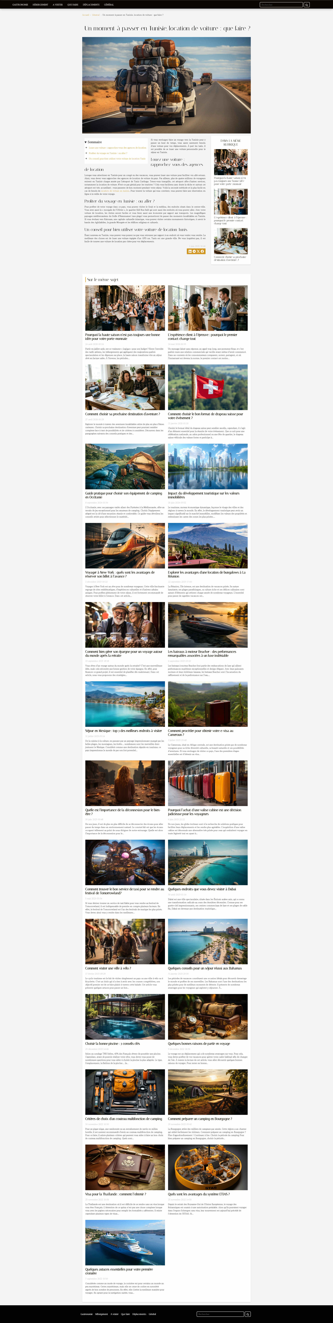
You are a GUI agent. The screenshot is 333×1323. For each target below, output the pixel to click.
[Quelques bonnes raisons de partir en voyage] (208, 1016)
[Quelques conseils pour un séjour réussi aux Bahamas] (208, 941)
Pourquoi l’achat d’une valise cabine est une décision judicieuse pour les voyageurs (204, 812)
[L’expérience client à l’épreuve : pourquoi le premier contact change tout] (231, 201)
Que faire (72, 4)
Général (109, 4)
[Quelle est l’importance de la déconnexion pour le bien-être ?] (125, 782)
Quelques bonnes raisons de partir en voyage (199, 1043)
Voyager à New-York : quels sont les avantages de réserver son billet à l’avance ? (120, 574)
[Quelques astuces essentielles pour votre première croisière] (125, 1242)
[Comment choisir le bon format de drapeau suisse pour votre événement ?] (208, 387)
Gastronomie (20, 4)
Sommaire (95, 142)
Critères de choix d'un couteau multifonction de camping (123, 1119)
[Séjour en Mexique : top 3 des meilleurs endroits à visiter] (125, 703)
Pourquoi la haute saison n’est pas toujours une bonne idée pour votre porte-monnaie (230, 180)
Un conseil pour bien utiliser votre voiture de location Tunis (117, 158)
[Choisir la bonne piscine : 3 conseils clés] (125, 1016)
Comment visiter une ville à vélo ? (108, 968)
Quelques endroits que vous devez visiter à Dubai (202, 889)
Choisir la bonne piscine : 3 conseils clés (112, 1043)
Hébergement (40, 4)
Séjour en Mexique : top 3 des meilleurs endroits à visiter (123, 731)
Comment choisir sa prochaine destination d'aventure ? (230, 258)
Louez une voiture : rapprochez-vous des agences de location (117, 147)
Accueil (85, 14)
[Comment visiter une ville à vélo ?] (125, 941)
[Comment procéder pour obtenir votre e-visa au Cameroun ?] (208, 703)
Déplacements (91, 4)
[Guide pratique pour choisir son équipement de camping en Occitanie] (125, 466)
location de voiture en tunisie (115, 190)
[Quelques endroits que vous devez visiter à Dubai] (208, 862)
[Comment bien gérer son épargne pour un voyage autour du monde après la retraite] (125, 624)
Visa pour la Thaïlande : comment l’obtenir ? (115, 1194)
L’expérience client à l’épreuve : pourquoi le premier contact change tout (230, 220)
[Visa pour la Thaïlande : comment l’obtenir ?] (125, 1167)
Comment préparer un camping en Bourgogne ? (200, 1119)
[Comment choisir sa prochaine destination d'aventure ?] (231, 240)
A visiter (58, 4)
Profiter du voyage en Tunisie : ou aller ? (108, 153)
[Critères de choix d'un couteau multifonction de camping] (125, 1091)
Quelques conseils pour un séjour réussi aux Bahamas (205, 968)
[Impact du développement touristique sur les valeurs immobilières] (208, 466)
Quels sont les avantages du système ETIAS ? (199, 1194)
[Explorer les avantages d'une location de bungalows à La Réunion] (208, 545)
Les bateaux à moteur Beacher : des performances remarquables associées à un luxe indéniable (202, 653)
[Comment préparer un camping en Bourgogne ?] (208, 1091)
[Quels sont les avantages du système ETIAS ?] (208, 1167)
